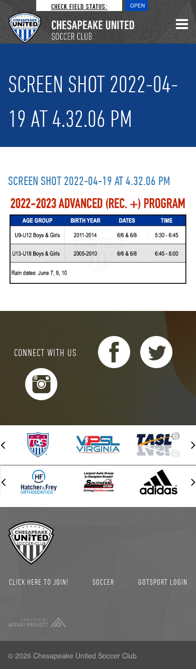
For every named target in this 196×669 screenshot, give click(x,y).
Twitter (156, 352)
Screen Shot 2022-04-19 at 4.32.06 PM (89, 181)
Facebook (114, 352)
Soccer (103, 581)
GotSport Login (162, 581)
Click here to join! (38, 581)
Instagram (41, 384)
